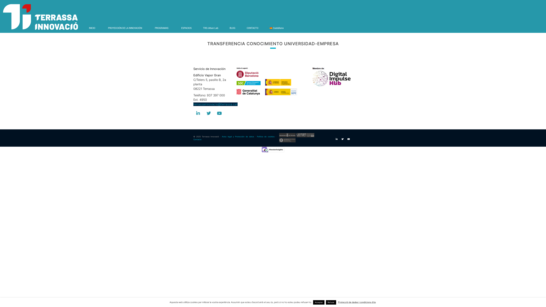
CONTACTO (252, 28)
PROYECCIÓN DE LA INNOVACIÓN (125, 28)
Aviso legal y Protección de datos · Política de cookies (248, 136)
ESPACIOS (186, 28)
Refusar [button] (331, 302)
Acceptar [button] (319, 302)
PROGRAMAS (161, 28)
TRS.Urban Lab (210, 28)
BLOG (232, 28)
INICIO (92, 28)
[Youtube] (219, 113)
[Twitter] (208, 113)
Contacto (197, 139)
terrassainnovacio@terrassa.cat (215, 104)
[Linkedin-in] (198, 113)
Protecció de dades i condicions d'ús (357, 302)
